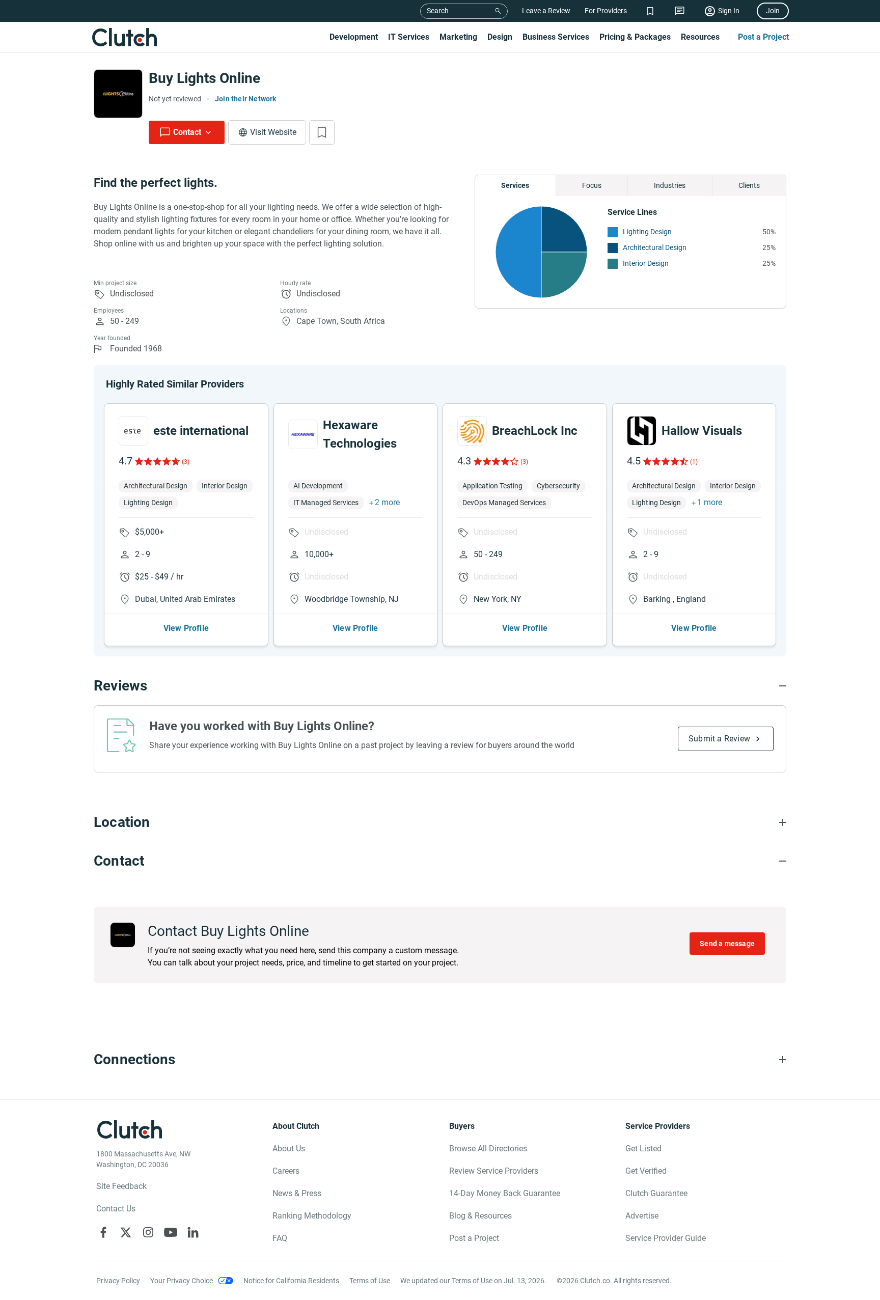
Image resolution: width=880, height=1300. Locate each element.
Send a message (727, 943)
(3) (185, 461)
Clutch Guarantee (656, 1193)
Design (499, 37)
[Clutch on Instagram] (148, 1232)
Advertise (641, 1216)
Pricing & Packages (635, 37)
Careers (285, 1171)
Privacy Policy (118, 1281)
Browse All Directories (488, 1148)
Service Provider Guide (665, 1238)
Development (353, 37)
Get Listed (643, 1148)
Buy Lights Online (204, 78)
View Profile (186, 628)
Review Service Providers (493, 1171)
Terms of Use (369, 1281)
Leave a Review (546, 11)
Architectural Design (654, 247)
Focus (591, 185)
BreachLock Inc (535, 431)
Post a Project (763, 37)
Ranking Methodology (311, 1216)
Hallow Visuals (702, 431)
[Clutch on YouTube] (170, 1232)
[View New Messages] (679, 11)
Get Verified (646, 1171)
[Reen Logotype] (133, 431)
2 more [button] (387, 502)
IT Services (408, 37)
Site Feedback (121, 1186)
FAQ (279, 1238)
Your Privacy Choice (181, 1281)
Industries (669, 185)
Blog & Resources (480, 1216)
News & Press (296, 1193)
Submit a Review (719, 738)
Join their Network (246, 99)
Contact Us (115, 1208)
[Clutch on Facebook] (103, 1232)
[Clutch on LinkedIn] (193, 1232)
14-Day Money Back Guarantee (504, 1193)
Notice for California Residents (291, 1281)
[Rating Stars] (156, 461)
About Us (288, 1148)
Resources (700, 37)
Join (773, 11)
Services (515, 185)
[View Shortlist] (650, 11)
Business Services (555, 37)
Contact (187, 132)
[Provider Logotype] (118, 93)
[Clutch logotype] (124, 37)
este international (201, 431)
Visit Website (273, 132)
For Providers (606, 11)
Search (438, 11)
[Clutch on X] (126, 1232)
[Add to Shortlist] (322, 132)
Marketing (458, 37)
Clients (749, 185)
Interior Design (646, 263)
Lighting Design (647, 232)
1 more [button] (709, 502)
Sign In (728, 11)
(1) (694, 461)
